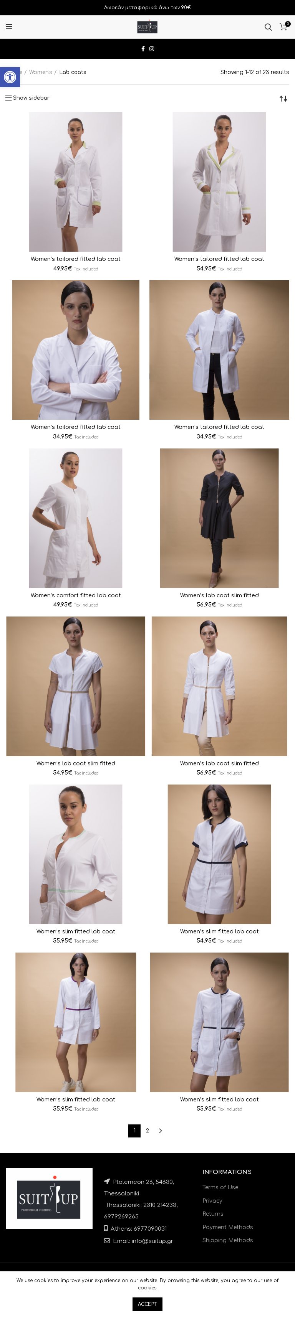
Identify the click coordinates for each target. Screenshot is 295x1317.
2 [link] (147, 1131)
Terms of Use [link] (220, 1187)
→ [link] (160, 1130)
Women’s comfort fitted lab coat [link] (76, 595)
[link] (10, 77)
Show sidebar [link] (31, 98)
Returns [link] (213, 1214)
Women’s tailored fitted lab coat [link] (76, 259)
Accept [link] (147, 1304)
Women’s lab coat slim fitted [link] (219, 595)
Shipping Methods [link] (227, 1240)
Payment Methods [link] (227, 1227)
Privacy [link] (212, 1201)
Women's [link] (40, 72)
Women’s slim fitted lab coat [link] (75, 932)
